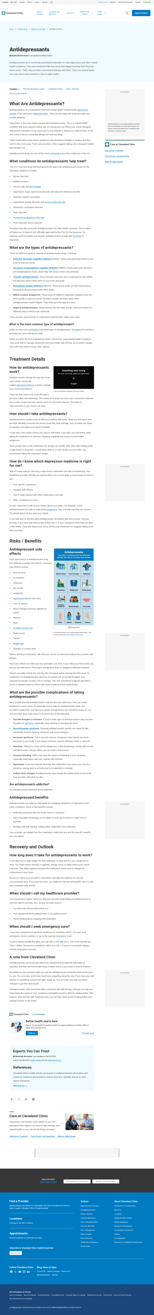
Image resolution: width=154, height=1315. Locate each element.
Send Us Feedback (15, 1295)
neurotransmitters (24, 385)
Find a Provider (40, 13)
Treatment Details (55, 89)
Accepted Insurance (88, 1210)
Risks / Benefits (72, 89)
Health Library (22, 29)
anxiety (12, 113)
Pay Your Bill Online (88, 1226)
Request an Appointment (106, 1181)
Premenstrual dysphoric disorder (28, 217)
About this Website (30, 1295)
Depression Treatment (114, 151)
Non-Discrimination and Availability (20, 1299)
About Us (117, 1210)
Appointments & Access (90, 1206)
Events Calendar (87, 1214)
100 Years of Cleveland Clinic (125, 1206)
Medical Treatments (38, 29)
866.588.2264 (48, 1182)
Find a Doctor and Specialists (117, 156)
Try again (74, 384)
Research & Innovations (123, 1226)
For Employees (119, 1238)
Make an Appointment (114, 162)
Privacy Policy (107, 1295)
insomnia (77, 236)
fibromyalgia (35, 186)
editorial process (54, 1060)
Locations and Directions (54, 13)
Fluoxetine (76, 329)
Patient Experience (121, 1222)
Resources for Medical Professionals (128, 1242)
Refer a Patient (86, 1234)
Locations (118, 1214)
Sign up (31, 1033)
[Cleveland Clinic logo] (19, 1014)
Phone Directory (86, 1238)
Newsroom (66, 1271)
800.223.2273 (102, 2)
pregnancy (52, 509)
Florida (30, 2)
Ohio (51, 2)
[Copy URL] (74, 378)
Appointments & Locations (77, 1181)
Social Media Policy (57, 1295)
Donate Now (147, 2)
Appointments (141, 13)
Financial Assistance (88, 1218)
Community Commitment (123, 1230)
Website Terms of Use (94, 1295)
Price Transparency (88, 1230)
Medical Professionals (125, 2)
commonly (54, 153)
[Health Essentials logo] (38, 1014)
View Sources (19, 1086)
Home (11, 29)
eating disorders (40, 113)
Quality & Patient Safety (123, 1218)
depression (82, 110)
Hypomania (18, 598)
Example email (88, 1033)
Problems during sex (23, 628)
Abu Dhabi (13, 2)
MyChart (112, 2)
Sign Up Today (15, 1253)
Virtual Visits (85, 1246)
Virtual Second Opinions (89, 1242)
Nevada (44, 2)
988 (61, 941)
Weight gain (18, 643)
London (37, 2)
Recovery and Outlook (18, 94)
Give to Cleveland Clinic (89, 1222)
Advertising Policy (44, 1295)
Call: (15, 1307)
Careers (137, 2)
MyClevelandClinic (43, 1275)
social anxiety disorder (55, 202)
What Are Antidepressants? (34, 89)
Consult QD (41, 1271)
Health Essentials (53, 1271)
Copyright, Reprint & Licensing (75, 1295)
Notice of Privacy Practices (122, 1295)
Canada (22, 2)
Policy (124, 131)
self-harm (29, 723)
